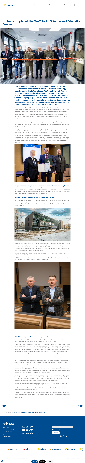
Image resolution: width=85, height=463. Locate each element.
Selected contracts (52, 5)
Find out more (25, 433)
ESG (70, 5)
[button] (76, 5)
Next (78, 405)
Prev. (8, 405)
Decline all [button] (42, 461)
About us (36, 5)
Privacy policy (61, 429)
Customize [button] (50, 461)
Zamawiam (55, 432)
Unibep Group (43, 5)
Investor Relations (63, 5)
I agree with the (58, 429)
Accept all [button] (35, 461)
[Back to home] (9, 4)
